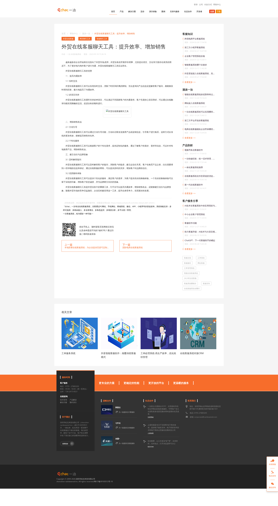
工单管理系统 (189, 268)
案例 (163, 11)
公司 (201, 4)
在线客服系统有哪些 (192, 288)
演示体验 (153, 11)
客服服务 (187, 263)
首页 (113, 11)
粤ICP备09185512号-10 (103, 481)
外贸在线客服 (68, 38)
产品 (122, 11)
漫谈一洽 (86, 33)
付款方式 (208, 4)
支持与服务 (174, 11)
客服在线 (187, 258)
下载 (219, 11)
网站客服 (201, 263)
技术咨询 (63, 400)
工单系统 (201, 258)
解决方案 (132, 11)
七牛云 (118, 423)
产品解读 (73, 400)
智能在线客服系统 (191, 273)
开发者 (199, 11)
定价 (142, 11)
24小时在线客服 (190, 278)
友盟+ (117, 438)
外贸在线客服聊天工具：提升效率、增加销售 (114, 33)
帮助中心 (217, 4)
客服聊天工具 (102, 38)
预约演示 (73, 402)
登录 (196, 4)
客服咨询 (206, 283)
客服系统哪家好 (190, 283)
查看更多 (65, 444)
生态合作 (188, 11)
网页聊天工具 (85, 38)
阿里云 (118, 407)
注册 (212, 11)
